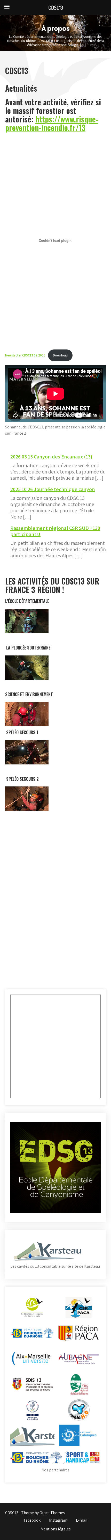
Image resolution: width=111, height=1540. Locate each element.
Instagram (58, 1520)
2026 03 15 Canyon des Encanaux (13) (51, 456)
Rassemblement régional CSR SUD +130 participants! (55, 531)
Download (60, 355)
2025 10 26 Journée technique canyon (52, 489)
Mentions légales (56, 1529)
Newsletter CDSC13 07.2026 (25, 355)
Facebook (32, 1520)
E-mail (82, 1520)
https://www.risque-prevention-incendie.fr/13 (51, 123)
